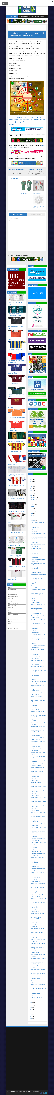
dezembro (33, 497)
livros (15, 156)
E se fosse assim (12, 605)
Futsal (10, 612)
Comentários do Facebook (36, 214)
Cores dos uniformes (13, 603)
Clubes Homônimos (13, 596)
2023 (31, 484)
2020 (31, 490)
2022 (31, 486)
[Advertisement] (27, 1037)
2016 (31, 1005)
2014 (31, 1009)
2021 (31, 488)
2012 (31, 1014)
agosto (32, 506)
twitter (46, 1093)
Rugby (10, 621)
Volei (10, 626)
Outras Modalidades (13, 619)
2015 (31, 1007)
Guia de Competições (31, 26)
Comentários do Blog (18, 214)
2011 (31, 1016)
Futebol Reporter (13, 610)
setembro (33, 504)
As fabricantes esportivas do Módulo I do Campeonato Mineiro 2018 (25, 27)
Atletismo (11, 587)
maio (32, 513)
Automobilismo (12, 589)
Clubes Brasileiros (17, 26)
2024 (31, 481)
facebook (41, 1093)
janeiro (32, 1000)
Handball (11, 617)
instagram (44, 1093)
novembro (33, 499)
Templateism (24, 1091)
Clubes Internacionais (13, 598)
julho (32, 508)
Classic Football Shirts (15, 134)
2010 (31, 1018)
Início (12, 26)
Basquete (11, 592)
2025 (31, 479)
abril (32, 515)
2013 (31, 1011)
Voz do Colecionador (13, 628)
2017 (31, 1002)
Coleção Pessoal (12, 601)
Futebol (24, 26)
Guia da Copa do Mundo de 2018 (37, 660)
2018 (31, 495)
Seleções (11, 623)
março (32, 517)
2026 (31, 477)
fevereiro (33, 520)
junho (32, 511)
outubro (33, 502)
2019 (31, 493)
